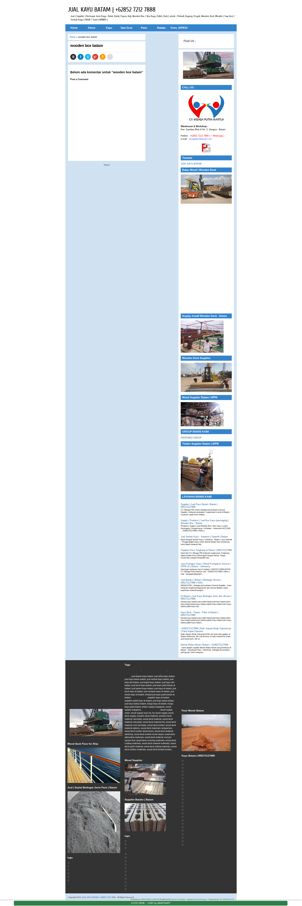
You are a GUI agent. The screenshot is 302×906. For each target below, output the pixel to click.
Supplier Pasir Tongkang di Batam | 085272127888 (206, 550)
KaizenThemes (200, 899)
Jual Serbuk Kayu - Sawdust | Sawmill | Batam (204, 536)
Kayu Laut (189, 795)
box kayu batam (192, 809)
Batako (161, 27)
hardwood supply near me (154, 670)
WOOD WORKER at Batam (140, 864)
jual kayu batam (139, 697)
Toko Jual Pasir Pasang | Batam (86, 866)
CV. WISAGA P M (226, 899)
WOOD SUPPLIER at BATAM (141, 868)
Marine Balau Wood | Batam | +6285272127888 (204, 644)
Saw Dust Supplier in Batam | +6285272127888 (150, 882)
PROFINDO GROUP (191, 437)
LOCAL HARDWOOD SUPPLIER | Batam (147, 857)
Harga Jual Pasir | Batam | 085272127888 (90, 869)
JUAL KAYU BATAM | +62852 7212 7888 (112, 9)
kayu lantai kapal (193, 827)
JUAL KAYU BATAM (191, 163)
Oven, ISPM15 (179, 27)
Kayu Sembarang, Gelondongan (200, 781)
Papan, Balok (191, 788)
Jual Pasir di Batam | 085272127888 (88, 880)
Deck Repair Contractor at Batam (143, 844)
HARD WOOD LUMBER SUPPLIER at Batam (149, 861)
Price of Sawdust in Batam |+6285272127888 (149, 875)
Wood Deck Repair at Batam (141, 841)
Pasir (144, 27)
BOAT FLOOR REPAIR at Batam (143, 854)
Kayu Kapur (190, 764)
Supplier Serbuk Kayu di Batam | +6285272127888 (152, 885)
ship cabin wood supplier (196, 816)
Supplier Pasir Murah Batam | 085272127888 (92, 862)
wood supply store (150, 710)
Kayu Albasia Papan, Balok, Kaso (200, 785)
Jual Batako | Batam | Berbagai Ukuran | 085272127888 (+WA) (201, 581)
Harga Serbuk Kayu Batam (140, 889)
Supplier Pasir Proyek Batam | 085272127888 (92, 876)
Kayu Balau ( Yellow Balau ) (198, 806)
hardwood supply (133, 670)
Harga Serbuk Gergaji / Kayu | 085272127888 (149, 878)
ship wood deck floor (194, 820)
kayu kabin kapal (193, 823)
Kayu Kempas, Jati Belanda (198, 802)
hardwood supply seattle (148, 673)
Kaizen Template (178, 899)
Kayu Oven (190, 778)
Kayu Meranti (191, 774)
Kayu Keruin (190, 767)
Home (74, 27)
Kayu (109, 27)
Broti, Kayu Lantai (193, 792)
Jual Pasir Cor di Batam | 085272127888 (90, 873)
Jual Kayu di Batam (194, 760)
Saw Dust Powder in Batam (141, 871)
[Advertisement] (206, 258)
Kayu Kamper (191, 771)
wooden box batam (86, 45)
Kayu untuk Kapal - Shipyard (198, 799)
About (91, 27)
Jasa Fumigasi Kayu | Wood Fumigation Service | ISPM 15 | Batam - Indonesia (206, 565)
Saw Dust (126, 27)
